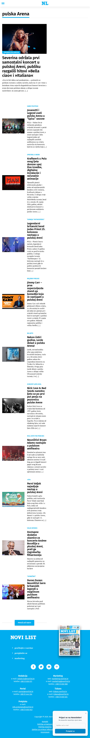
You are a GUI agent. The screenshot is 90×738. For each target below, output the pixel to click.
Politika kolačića (45, 727)
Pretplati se (70, 731)
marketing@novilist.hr (61, 681)
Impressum (45, 732)
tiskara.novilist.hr (60, 692)
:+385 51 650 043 (26, 710)
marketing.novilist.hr (60, 679)
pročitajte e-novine (24, 648)
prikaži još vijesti (24, 623)
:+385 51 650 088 (61, 684)
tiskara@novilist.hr (61, 694)
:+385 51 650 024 (61, 697)
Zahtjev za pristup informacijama (45, 730)
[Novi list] (45, 3)
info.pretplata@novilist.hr (22, 707)
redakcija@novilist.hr (26, 679)
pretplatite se (21, 653)
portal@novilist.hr (26, 692)
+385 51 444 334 (26, 694)
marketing (20, 658)
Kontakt (45, 722)
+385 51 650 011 (26, 681)
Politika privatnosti (45, 724)
